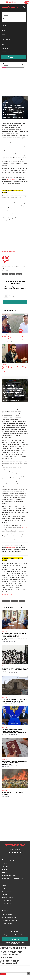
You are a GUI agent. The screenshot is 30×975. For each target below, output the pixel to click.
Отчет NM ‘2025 (6, 903)
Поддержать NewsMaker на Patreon (13, 878)
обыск (12, 274)
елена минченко (5, 601)
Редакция (5, 866)
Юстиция (5, 102)
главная (5, 274)
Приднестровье (7, 891)
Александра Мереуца (8, 341)
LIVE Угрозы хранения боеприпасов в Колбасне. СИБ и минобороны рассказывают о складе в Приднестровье (14, 731)
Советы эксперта (7, 900)
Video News (5, 334)
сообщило (24, 527)
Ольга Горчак (6, 400)
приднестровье (14, 601)
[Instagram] (15, 852)
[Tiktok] (17, 852)
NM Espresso (6, 888)
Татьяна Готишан (6, 766)
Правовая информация (9, 875)
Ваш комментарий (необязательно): (9, 962)
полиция (19, 274)
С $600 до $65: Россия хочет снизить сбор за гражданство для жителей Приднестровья (14, 762)
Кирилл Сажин (6, 117)
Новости (5, 383)
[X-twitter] (12, 852)
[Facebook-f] (9, 852)
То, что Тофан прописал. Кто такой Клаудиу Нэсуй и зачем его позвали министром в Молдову (15, 369)
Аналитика (4, 364)
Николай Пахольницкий (8, 373)
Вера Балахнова (5, 796)
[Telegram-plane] (20, 852)
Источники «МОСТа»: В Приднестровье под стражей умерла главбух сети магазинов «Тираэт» (15, 669)
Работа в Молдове (7, 897)
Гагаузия (4, 894)
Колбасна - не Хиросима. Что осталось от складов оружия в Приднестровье (14, 700)
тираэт (22, 601)
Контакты (5, 869)
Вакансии (5, 872)
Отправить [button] (3, 974)
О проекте (5, 863)
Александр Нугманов (7, 703)
